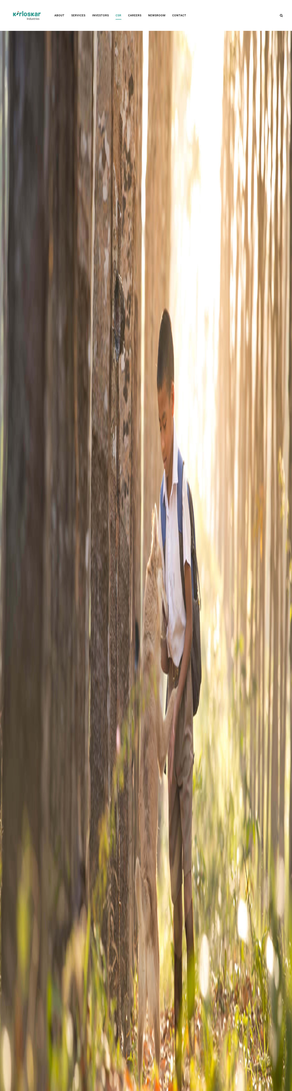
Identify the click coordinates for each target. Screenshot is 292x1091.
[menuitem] (59, 15)
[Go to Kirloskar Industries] (27, 15)
